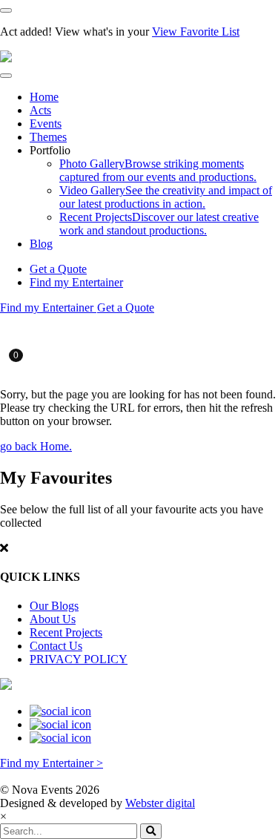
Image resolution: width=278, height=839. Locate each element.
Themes (48, 137)
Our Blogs (54, 605)
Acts (40, 110)
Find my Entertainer (76, 282)
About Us (53, 619)
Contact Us (56, 645)
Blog (41, 243)
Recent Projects (66, 632)
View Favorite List (195, 31)
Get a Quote (58, 269)
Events (46, 123)
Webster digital (160, 803)
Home (44, 97)
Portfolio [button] (50, 150)
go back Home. (36, 446)
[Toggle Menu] (6, 75)
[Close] (6, 10)
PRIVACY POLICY (79, 659)
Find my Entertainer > (51, 763)
